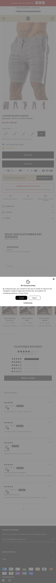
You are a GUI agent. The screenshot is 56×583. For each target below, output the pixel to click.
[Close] (53, 279)
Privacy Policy (23, 293)
